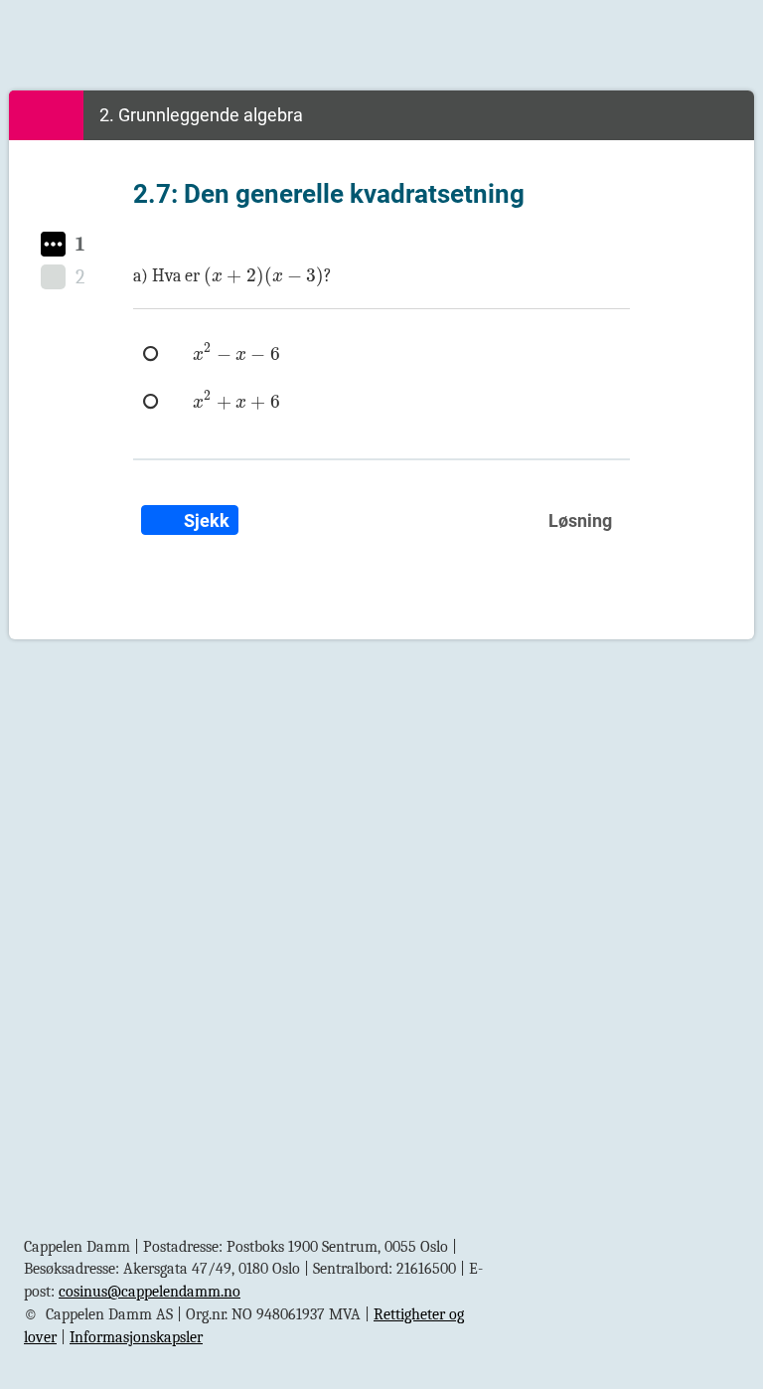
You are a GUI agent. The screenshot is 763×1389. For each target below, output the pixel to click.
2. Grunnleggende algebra (201, 114)
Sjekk (204, 520)
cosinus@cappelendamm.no (149, 1292)
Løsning (580, 520)
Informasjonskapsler (136, 1337)
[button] (53, 244)
